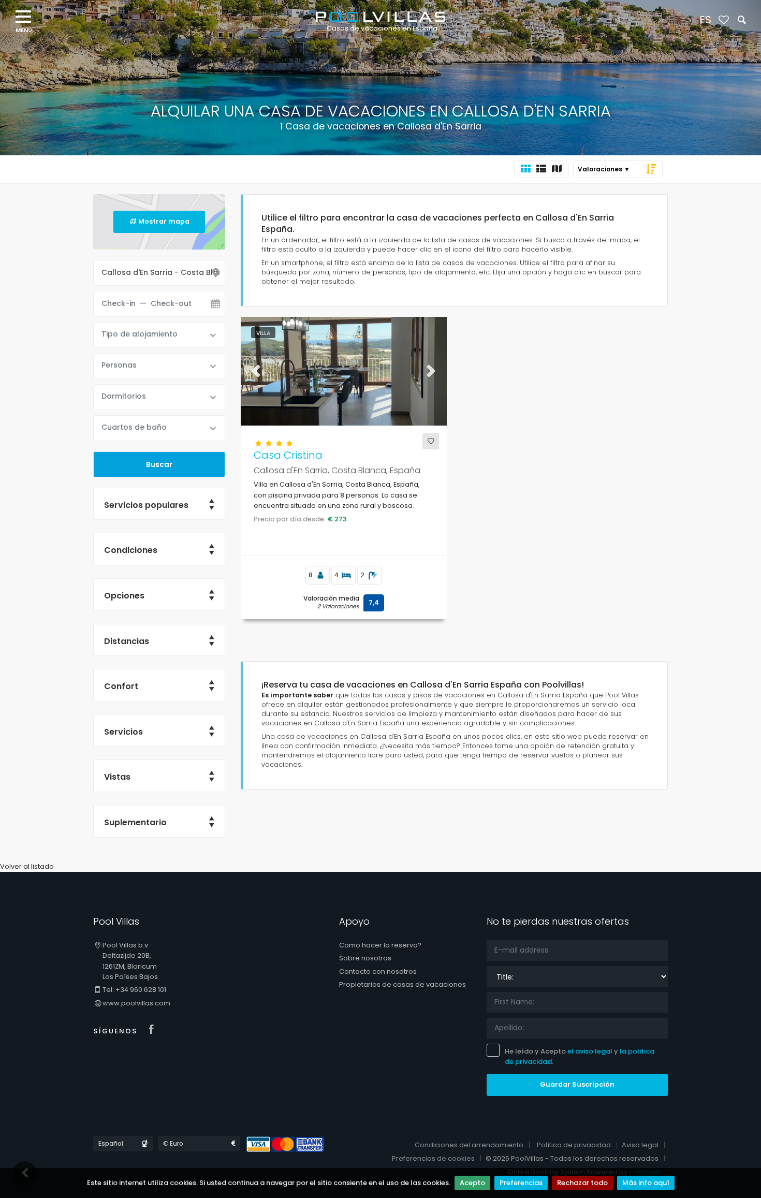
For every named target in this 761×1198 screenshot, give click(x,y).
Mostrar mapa (163, 221)
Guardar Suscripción (577, 1084)
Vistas (117, 777)
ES (705, 19)
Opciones (124, 596)
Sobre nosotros (365, 958)
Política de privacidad (574, 1145)
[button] (256, 371)
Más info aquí (645, 1183)
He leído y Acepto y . (579, 1056)
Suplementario (135, 822)
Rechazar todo (582, 1183)
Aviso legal (640, 1145)
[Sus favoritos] (723, 20)
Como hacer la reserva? (380, 945)
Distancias (126, 641)
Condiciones (130, 550)
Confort (121, 686)
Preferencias (521, 1183)
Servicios (123, 732)
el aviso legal (589, 1051)
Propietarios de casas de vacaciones (402, 984)
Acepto (472, 1183)
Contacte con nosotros (378, 971)
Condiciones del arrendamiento (469, 1145)
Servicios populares (146, 505)
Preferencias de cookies (433, 1158)
